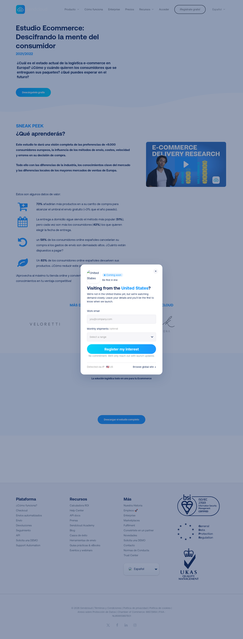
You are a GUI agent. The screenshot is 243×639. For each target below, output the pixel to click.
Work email (93, 311)
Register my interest (121, 349)
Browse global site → (144, 366)
